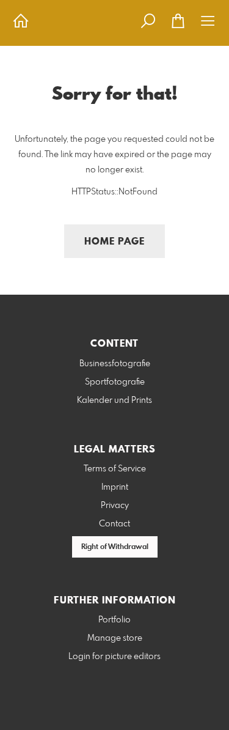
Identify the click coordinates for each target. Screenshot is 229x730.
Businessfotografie (114, 363)
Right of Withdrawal (114, 547)
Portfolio (114, 620)
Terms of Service (115, 469)
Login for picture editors (114, 656)
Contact (114, 524)
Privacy (115, 505)
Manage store (114, 638)
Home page (114, 242)
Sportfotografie (115, 382)
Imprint (114, 487)
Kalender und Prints (114, 400)
